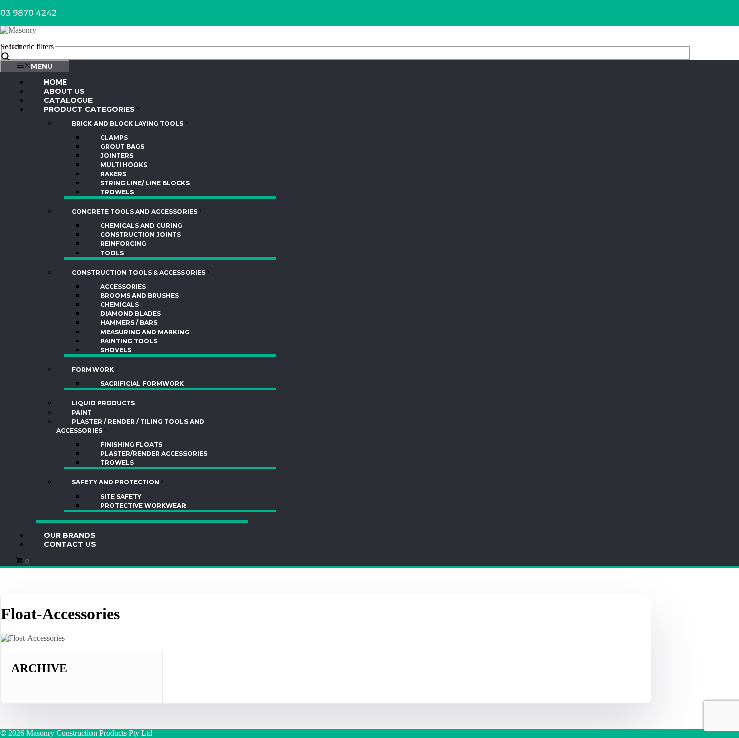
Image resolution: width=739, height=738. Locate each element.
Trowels (117, 192)
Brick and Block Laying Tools (127, 123)
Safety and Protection (115, 482)
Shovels (115, 350)
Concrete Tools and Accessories (134, 211)
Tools (112, 253)
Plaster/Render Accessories (153, 453)
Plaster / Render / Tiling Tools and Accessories (130, 426)
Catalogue (68, 100)
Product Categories (89, 109)
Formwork (93, 369)
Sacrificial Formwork (142, 383)
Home (55, 82)
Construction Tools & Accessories (138, 272)
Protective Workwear (143, 505)
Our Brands (70, 535)
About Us (64, 91)
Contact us (70, 544)
